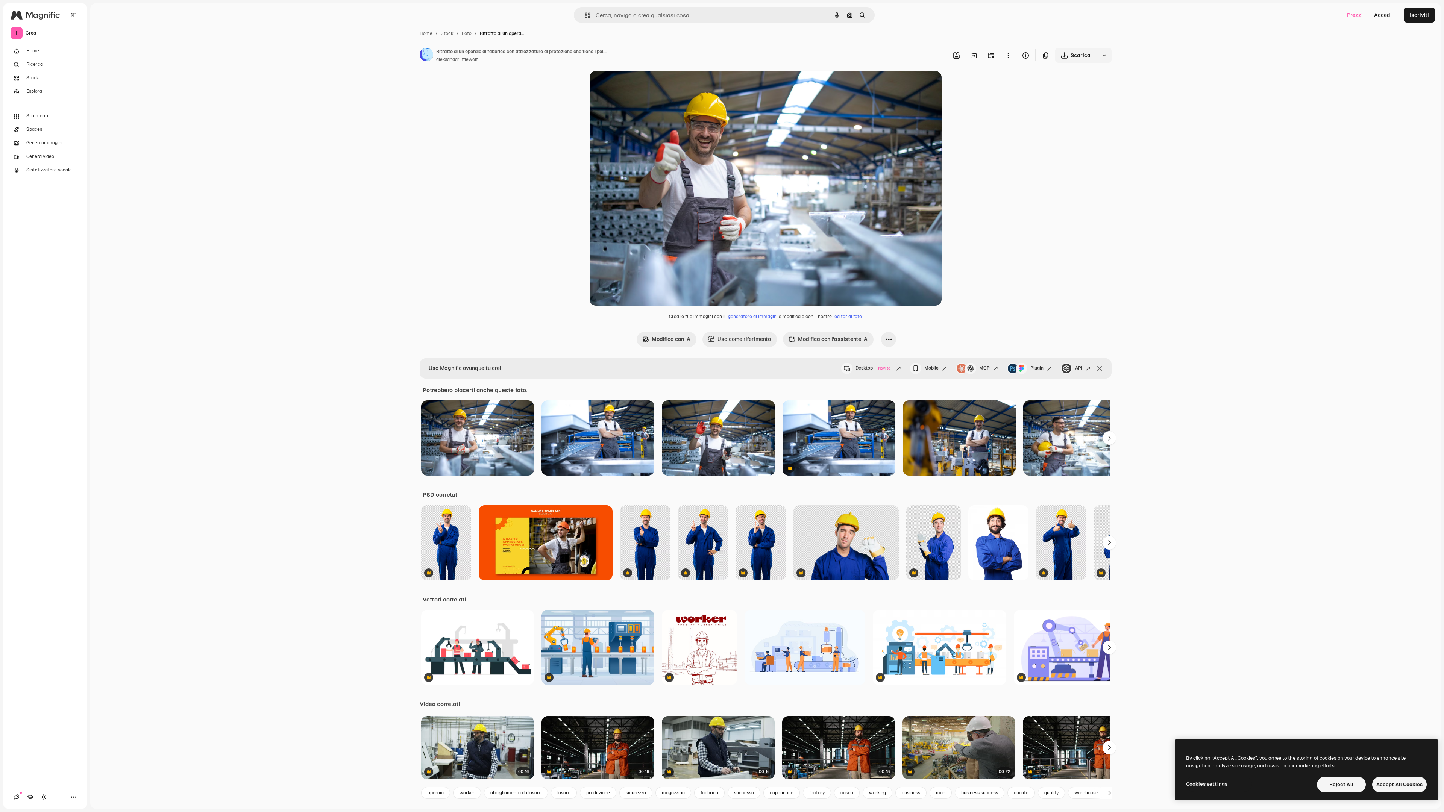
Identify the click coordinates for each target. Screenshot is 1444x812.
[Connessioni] (17, 797)
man (940, 793)
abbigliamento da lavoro (516, 793)
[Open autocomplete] (584, 15)
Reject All (1341, 784)
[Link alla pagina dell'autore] (426, 56)
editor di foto (848, 317)
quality (1051, 793)
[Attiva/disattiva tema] (44, 797)
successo (744, 793)
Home (426, 33)
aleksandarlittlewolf (457, 59)
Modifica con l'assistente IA (833, 339)
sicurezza (636, 793)
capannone (781, 793)
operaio (436, 793)
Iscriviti (1419, 15)
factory (817, 793)
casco (846, 793)
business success (979, 793)
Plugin (1037, 368)
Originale (639, 85)
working (877, 793)
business (911, 793)
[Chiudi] (1100, 368)
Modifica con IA (671, 339)
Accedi (1383, 15)
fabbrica (709, 793)
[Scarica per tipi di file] (1104, 55)
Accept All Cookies (1399, 784)
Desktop (872, 368)
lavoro (563, 793)
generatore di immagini (753, 317)
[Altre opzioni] (1008, 55)
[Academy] (30, 797)
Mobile (931, 368)
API (1078, 368)
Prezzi (1355, 15)
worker (467, 793)
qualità (1021, 793)
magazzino (673, 793)
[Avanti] (1109, 438)
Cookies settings (1206, 784)
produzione (598, 793)
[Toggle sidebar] (74, 15)
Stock (447, 33)
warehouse (1086, 793)
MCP (984, 368)
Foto (467, 33)
